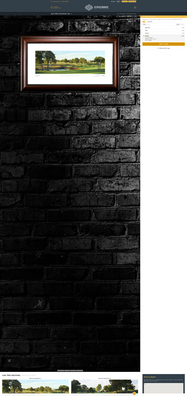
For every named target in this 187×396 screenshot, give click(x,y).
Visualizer (149, 21)
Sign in (118, 1)
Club (164, 30)
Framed (178, 24)
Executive (164, 27)
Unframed (182, 24)
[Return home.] (93, 7)
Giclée (144, 24)
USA (118, 13)
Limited (164, 38)
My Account (124, 1)
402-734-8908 (65, 1)
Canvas (148, 24)
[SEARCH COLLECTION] (52, 6)
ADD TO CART (163, 44)
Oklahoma (123, 13)
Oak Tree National (131, 13)
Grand (164, 33)
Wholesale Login (132, 1)
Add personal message (164, 48)
